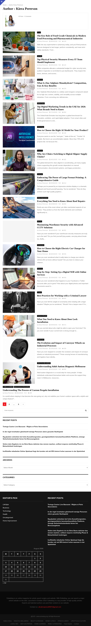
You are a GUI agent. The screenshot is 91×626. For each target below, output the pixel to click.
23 (40, 571)
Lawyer (39, 292)
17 (6, 571)
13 (24, 567)
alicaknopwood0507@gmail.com (49, 607)
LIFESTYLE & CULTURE (78, 621)
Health (5, 514)
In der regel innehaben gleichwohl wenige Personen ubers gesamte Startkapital (33, 432)
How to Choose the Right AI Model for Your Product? (62, 130)
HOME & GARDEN (8, 386)
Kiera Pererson (18, 5)
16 (40, 567)
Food (39, 32)
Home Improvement (43, 197)
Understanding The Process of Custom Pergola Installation (31, 390)
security (40, 56)
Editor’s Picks (8, 621)
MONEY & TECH (51, 621)
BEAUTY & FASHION (37, 621)
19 (18, 571)
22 (35, 571)
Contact (76, 624)
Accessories (41, 245)
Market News (41, 103)
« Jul (4, 583)
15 (35, 567)
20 (24, 571)
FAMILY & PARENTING (55, 624)
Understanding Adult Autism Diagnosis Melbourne (61, 366)
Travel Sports (68, 624)
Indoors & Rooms (42, 316)
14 (29, 567)
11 (12, 567)
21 (29, 571)
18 (12, 571)
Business (40, 79)
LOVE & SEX (14, 624)
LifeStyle (6, 504)
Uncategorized (8, 517)
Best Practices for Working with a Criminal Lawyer (61, 295)
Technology (41, 127)
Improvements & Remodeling (22, 386)
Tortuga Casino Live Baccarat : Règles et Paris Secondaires (25, 426)
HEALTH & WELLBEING (44, 363)
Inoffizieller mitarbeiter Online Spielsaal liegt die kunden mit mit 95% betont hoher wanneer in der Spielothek (44, 451)
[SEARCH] (85, 410)
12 (18, 567)
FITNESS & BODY (63, 621)
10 (6, 567)
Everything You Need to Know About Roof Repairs (61, 201)
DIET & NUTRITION (26, 624)
